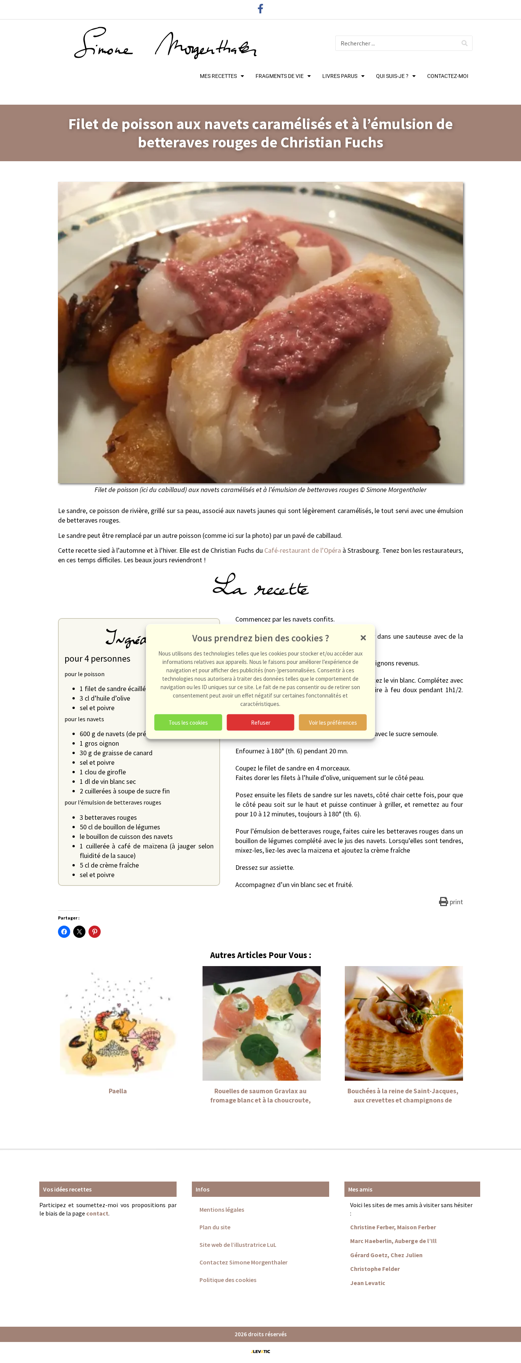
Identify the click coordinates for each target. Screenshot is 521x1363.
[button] (363, 638)
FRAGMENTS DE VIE (280, 76)
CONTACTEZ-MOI (447, 76)
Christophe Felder (375, 1268)
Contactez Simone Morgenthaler (243, 1262)
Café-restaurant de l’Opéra (302, 550)
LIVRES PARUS (339, 76)
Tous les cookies (188, 722)
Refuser (260, 722)
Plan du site (214, 1227)
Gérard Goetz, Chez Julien (386, 1255)
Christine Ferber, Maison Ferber (393, 1227)
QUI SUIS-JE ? (392, 76)
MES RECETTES (218, 76)
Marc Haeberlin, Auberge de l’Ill (393, 1241)
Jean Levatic (367, 1283)
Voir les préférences (333, 722)
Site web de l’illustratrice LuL (238, 1244)
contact (97, 1213)
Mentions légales (221, 1209)
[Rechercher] (464, 43)
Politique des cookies (227, 1280)
